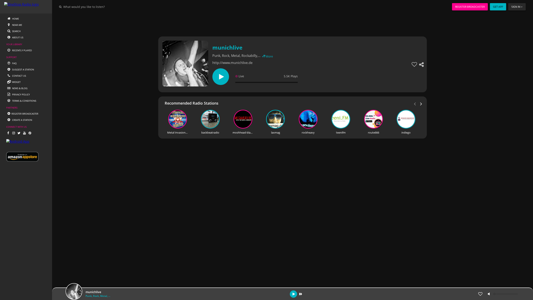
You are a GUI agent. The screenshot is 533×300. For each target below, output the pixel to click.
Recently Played (21, 50)
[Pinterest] (29, 133)
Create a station (21, 119)
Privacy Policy (20, 94)
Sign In (515, 7)
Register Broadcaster (470, 7)
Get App (498, 7)
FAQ (14, 63)
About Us (17, 37)
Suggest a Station (22, 69)
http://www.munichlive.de (232, 62)
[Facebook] (8, 133)
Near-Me (16, 24)
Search (16, 31)
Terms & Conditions (23, 100)
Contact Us (18, 75)
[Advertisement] (281, 23)
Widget (16, 82)
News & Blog (19, 88)
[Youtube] (24, 133)
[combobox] (96, 7)
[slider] (506, 294)
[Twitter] (19, 133)
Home (15, 18)
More (269, 56)
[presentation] (421, 103)
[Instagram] (13, 133)
